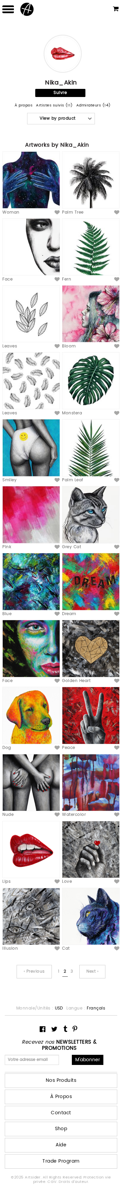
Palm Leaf (72, 480)
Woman (10, 212)
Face (7, 279)
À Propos (61, 1096)
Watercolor (74, 814)
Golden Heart (76, 681)
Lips (6, 881)
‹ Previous (34, 971)
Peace (68, 748)
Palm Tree (72, 212)
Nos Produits (61, 1080)
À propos (24, 105)
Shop (61, 1129)
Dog (6, 748)
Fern (66, 279)
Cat (65, 948)
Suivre (60, 93)
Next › (92, 971)
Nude (8, 814)
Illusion (10, 948)
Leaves (9, 346)
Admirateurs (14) (93, 105)
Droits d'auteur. (74, 1182)
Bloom (69, 346)
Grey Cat (71, 547)
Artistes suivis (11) (54, 105)
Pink (6, 547)
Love (67, 881)
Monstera (72, 413)
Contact (61, 1113)
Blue (7, 614)
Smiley (9, 480)
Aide (61, 1145)
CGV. (52, 1182)
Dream (69, 614)
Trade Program (60, 1161)
